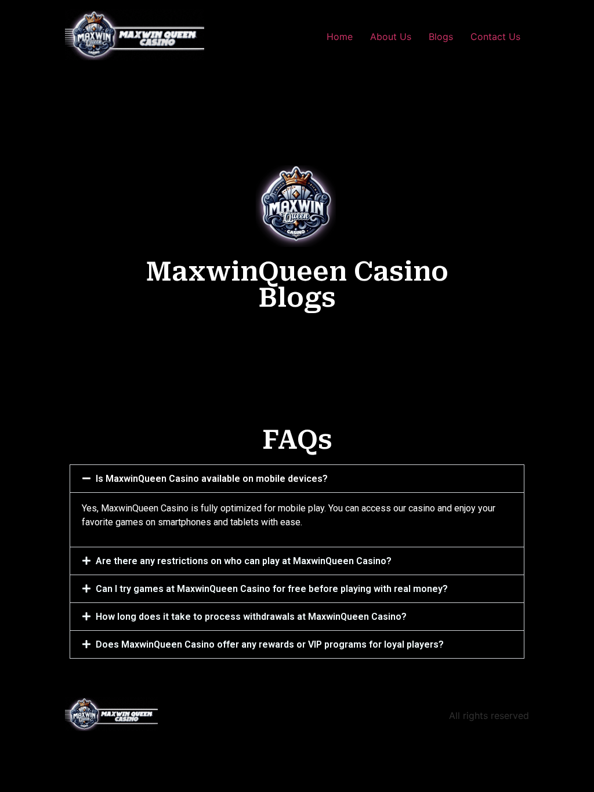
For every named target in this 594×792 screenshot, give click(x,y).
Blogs (441, 36)
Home (340, 36)
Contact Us (495, 36)
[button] (297, 478)
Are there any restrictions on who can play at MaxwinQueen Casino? (244, 560)
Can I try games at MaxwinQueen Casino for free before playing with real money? (272, 588)
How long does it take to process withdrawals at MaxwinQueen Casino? (251, 616)
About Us (390, 36)
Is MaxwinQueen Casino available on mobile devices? (212, 478)
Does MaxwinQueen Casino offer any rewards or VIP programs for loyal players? (270, 644)
